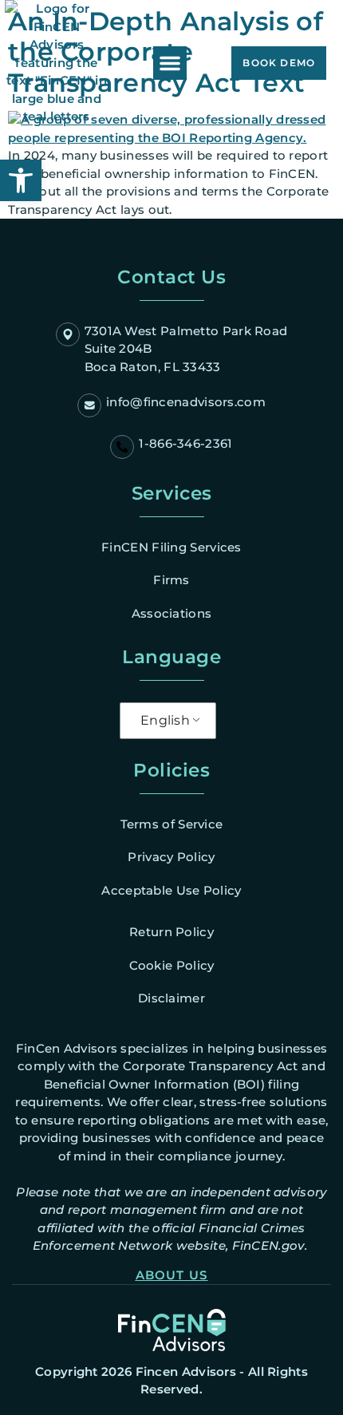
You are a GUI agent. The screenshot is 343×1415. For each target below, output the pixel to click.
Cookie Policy (172, 965)
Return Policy (171, 931)
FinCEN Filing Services (171, 547)
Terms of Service (171, 824)
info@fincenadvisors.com (186, 401)
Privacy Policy (171, 856)
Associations (172, 613)
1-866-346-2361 (185, 443)
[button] (170, 63)
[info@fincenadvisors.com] (89, 405)
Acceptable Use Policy (171, 890)
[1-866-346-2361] (122, 447)
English (165, 720)
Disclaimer (171, 998)
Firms (171, 579)
